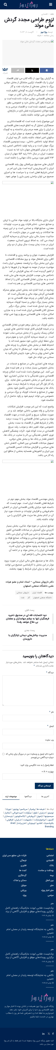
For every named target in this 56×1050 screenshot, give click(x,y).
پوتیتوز (16, 809)
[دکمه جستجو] (5, 4)
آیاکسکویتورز (19, 816)
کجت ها (22, 870)
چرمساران (8, 816)
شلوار (35, 813)
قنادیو (39, 823)
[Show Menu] (50, 4)
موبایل (23, 885)
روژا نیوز (44, 32)
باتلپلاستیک (49, 823)
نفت (22, 597)
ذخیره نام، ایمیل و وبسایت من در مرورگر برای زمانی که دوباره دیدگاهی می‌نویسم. (30, 755)
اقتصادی (44, 14)
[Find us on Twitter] (49, 1034)
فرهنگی (23, 860)
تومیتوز (51, 813)
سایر (52, 885)
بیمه (52, 875)
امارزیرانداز (21, 823)
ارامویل (40, 816)
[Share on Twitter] (32, 70)
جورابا (8, 809)
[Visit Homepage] (28, 5)
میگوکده (27, 813)
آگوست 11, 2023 (27, 32)
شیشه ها (41, 809)
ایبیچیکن (31, 823)
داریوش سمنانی (23, 592)
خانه (52, 14)
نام (51, 712)
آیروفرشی (31, 816)
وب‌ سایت (49, 740)
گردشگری (22, 875)
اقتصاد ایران (37, 592)
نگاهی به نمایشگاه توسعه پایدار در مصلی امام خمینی (30, 931)
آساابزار (8, 813)
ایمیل (50, 726)
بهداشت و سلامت (46, 870)
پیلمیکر (32, 809)
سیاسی (51, 895)
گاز (29, 597)
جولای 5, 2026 (47, 915)
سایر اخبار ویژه (47, 890)
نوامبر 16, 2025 (47, 937)
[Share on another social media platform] (17, 70)
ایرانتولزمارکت (40, 820)
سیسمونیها (49, 816)
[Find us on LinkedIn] (43, 1034)
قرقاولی (10, 820)
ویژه (24, 895)
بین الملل (50, 880)
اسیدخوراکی (17, 813)
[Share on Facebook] (47, 70)
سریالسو (24, 809)
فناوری (23, 865)
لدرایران (42, 813)
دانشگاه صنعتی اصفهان (42, 597)
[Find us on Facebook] (53, 1034)
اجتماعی (50, 855)
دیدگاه (50, 672)
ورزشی (23, 890)
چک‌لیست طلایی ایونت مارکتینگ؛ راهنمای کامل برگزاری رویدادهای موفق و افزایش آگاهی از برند (29, 909)
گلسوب (50, 820)
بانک (51, 865)
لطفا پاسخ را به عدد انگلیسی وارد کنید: (37, 765)
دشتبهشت (27, 820)
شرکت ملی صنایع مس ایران (14, 855)
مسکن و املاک (19, 880)
